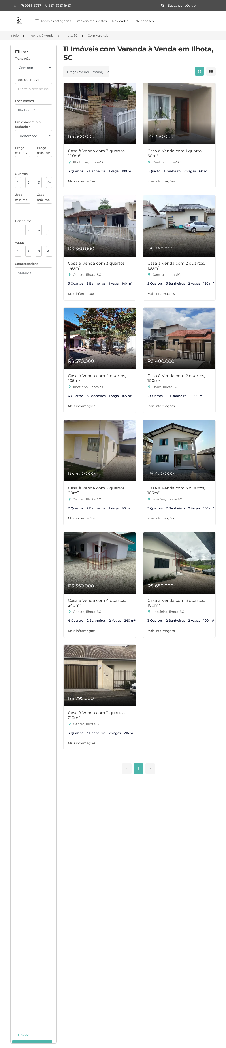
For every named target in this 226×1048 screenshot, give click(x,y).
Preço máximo (43, 150)
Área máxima (43, 197)
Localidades (24, 101)
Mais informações (81, 181)
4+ (49, 183)
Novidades (120, 21)
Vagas (19, 242)
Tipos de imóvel (27, 80)
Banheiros (23, 221)
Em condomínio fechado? (28, 124)
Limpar (23, 1035)
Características (26, 264)
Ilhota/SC (71, 36)
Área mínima (21, 197)
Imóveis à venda (41, 36)
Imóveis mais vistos (91, 21)
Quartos (21, 174)
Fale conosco (144, 21)
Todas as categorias (56, 21)
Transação (23, 58)
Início (14, 36)
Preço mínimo (21, 150)
